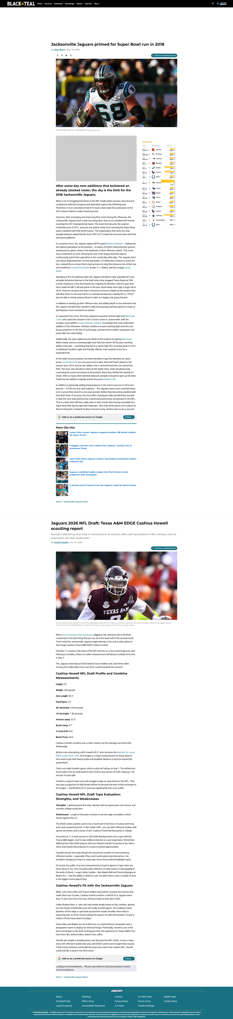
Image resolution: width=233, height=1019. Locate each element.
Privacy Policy (121, 1001)
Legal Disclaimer (64, 1005)
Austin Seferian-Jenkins (89, 323)
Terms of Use (144, 1001)
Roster (79, 4)
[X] (218, 3)
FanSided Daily (63, 1001)
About (59, 996)
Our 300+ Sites (145, 996)
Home (58, 502)
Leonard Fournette (80, 267)
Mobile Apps (170, 996)
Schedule (58, 4)
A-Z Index (119, 1005)
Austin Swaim (61, 542)
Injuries (88, 4)
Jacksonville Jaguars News (76, 502)
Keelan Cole (110, 379)
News (39, 4)
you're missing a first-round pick (77, 634)
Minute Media (43, 1012)
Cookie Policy (170, 1001)
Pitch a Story (88, 1001)
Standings (69, 4)
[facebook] (212, 3)
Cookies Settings (146, 1005)
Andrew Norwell (114, 243)
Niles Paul (127, 339)
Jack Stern (59, 49)
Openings (86, 996)
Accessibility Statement (93, 1005)
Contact (118, 996)
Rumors (48, 4)
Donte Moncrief (70, 362)
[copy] (71, 55)
